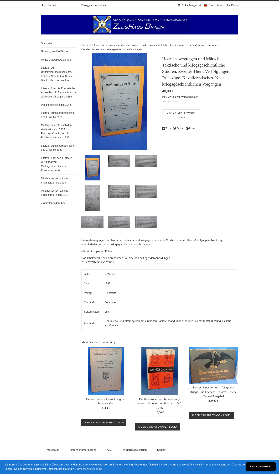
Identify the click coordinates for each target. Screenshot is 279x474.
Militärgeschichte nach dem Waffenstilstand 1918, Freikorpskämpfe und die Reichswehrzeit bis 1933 (56, 131)
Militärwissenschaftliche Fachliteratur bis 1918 (54, 180)
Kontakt (161, 449)
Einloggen (86, 5)
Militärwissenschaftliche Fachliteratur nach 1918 (54, 192)
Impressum (52, 449)
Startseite (46, 43)
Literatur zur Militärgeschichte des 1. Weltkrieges (58, 114)
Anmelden (100, 5)
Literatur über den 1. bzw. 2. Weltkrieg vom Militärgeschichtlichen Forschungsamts (56, 164)
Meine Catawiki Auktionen (56, 59)
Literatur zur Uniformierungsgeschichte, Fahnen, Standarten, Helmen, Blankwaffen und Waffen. (58, 74)
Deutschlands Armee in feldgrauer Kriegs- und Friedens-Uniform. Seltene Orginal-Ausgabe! (213, 392)
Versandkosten (189, 97)
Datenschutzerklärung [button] (89, 469)
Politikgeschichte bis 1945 (56, 104)
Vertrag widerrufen (260, 466)
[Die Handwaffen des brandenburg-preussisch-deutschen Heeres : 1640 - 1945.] (159, 371)
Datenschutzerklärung (83, 449)
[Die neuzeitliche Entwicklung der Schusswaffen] (106, 371)
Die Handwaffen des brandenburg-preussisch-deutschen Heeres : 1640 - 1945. (160, 403)
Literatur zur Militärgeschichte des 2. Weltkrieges (58, 147)
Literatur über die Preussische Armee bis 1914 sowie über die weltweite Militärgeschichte (59, 92)
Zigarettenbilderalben (53, 203)
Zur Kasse (232, 5)
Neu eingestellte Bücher (55, 51)
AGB (110, 449)
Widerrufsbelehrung (135, 449)
